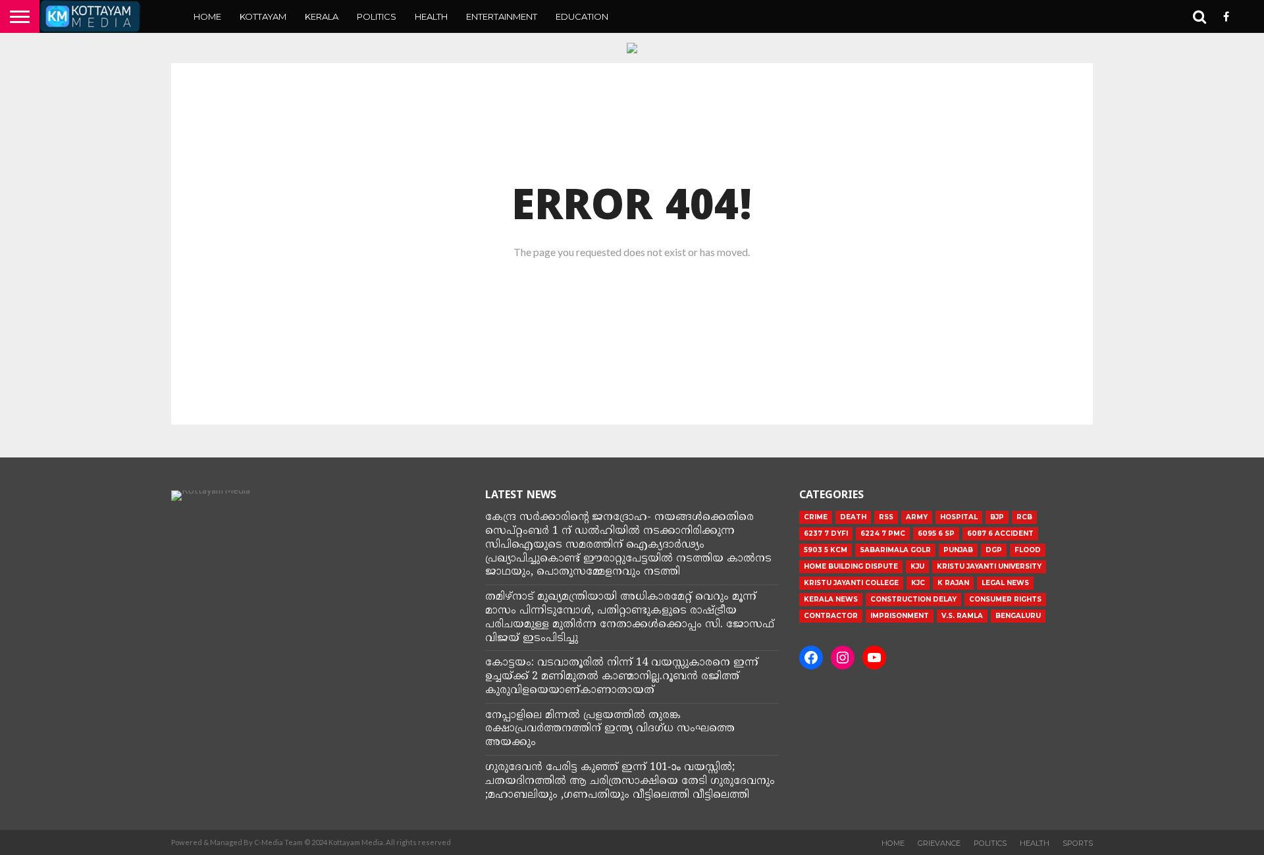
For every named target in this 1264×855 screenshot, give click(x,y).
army (917, 517)
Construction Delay (913, 599)
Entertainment (501, 16)
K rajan (953, 583)
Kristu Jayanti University (989, 566)
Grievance (939, 843)
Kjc (918, 583)
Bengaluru (1018, 615)
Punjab (958, 550)
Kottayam (263, 16)
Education (582, 16)
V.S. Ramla (962, 615)
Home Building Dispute (851, 566)
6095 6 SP (936, 533)
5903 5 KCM (825, 550)
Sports (1078, 843)
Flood (1027, 550)
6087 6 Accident (1000, 533)
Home (207, 16)
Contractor (831, 615)
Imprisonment (899, 615)
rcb (1024, 517)
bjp (997, 517)
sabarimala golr (895, 550)
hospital (959, 517)
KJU (917, 566)
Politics (376, 16)
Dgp (994, 550)
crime (816, 517)
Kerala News (831, 599)
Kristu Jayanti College (851, 583)
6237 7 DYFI (826, 533)
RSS (886, 517)
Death (853, 517)
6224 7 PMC (882, 533)
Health (431, 16)
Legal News (1005, 583)
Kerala (321, 16)
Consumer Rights (1005, 599)
